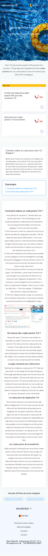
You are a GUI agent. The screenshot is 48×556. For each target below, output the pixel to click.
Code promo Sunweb (35, 499)
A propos (24, 531)
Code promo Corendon (13, 499)
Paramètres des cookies (24, 523)
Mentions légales (24, 527)
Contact (24, 535)
